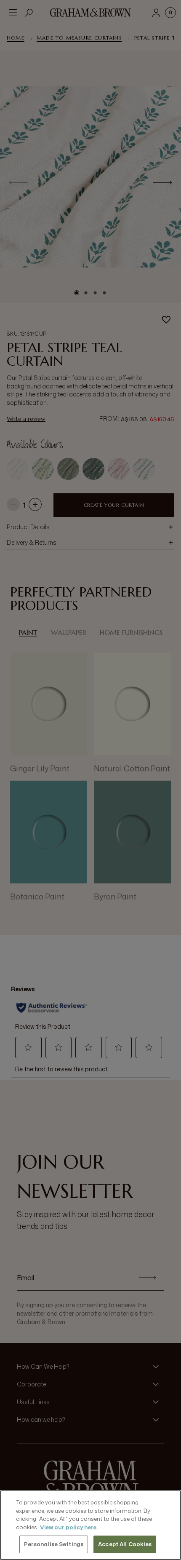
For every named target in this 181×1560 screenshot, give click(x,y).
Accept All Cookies (125, 1544)
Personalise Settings (54, 1544)
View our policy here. (69, 1527)
